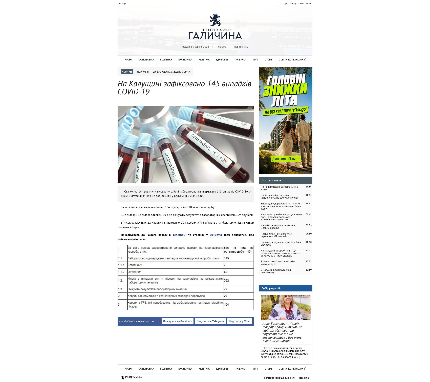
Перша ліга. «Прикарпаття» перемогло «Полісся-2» (276, 235)
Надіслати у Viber (240, 321)
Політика (166, 59)
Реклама (221, 46)
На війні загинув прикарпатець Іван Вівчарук (281, 243)
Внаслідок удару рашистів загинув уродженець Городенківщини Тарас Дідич (281, 206)
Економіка (185, 59)
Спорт (268, 59)
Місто (128, 59)
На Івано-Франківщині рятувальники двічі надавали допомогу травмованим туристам (282, 217)
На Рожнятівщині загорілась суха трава (279, 188)
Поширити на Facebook (177, 321)
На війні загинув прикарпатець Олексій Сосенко (278, 226)
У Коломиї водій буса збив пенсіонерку (276, 271)
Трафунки (240, 59)
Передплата (241, 46)
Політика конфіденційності (279, 377)
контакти (305, 3)
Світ (255, 59)
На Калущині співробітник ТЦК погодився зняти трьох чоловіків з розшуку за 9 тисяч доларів (280, 253)
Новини (127, 71)
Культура (204, 59)
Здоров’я (222, 59)
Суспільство (146, 59)
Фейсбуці (215, 235)
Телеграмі (179, 235)
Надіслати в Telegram (210, 321)
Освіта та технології (292, 59)
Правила (304, 377)
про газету (290, 3)
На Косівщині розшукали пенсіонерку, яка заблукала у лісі (279, 196)
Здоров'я (143, 71)
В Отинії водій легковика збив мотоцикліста (278, 263)
